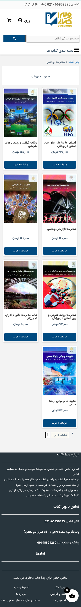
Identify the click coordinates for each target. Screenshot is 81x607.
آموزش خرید (21, 587)
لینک (75, 495)
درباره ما (21, 594)
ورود (26, 20)
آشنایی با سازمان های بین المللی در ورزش (60, 144)
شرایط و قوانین (59, 594)
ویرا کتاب (73, 62)
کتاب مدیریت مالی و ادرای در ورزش (21, 316)
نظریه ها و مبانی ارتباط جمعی (62, 403)
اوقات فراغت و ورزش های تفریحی (21, 144)
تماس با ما (60, 600)
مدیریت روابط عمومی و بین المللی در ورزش (62, 316)
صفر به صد (7, 600)
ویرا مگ (60, 587)
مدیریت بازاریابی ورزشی (61, 229)
